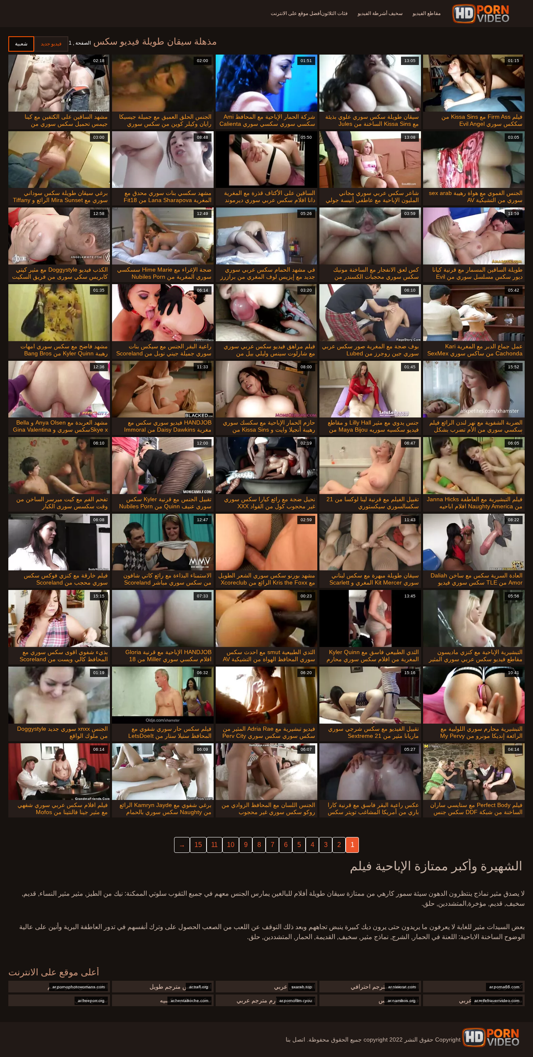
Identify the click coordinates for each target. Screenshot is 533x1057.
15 (198, 844)
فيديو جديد (51, 44)
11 (214, 844)
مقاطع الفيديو (427, 13)
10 (230, 844)
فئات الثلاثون (334, 13)
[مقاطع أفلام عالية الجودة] (491, 1037)
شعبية (21, 44)
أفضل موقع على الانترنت (296, 13)
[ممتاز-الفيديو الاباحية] (482, 13)
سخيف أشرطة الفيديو (380, 13)
